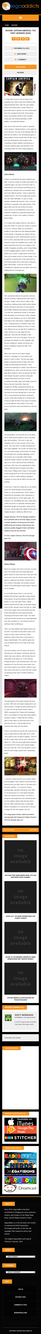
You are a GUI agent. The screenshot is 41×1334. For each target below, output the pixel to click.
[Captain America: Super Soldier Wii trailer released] (20, 993)
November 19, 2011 (21, 48)
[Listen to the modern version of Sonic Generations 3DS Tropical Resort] (20, 952)
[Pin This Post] (23, 39)
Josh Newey (21, 54)
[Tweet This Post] (18, 39)
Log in (20, 1289)
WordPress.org (20, 1313)
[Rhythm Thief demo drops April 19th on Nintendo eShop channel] (20, 871)
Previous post (9, 830)
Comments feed (20, 1305)
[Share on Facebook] (14, 39)
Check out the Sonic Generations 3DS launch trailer (20, 917)
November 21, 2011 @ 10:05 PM (25, 1017)
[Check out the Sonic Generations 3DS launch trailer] (20, 911)
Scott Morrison (24, 1015)
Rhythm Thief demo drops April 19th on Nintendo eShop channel (20, 876)
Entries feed (20, 1297)
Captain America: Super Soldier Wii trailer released (20, 999)
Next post (33, 830)
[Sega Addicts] (20, 6)
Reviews (20, 72)
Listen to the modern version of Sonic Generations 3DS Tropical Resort (20, 958)
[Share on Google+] (27, 39)
